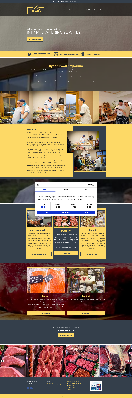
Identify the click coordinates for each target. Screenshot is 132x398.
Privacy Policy (71, 385)
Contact (102, 9)
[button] (35, 39)
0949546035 (56, 1)
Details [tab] (66, 189)
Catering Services (73, 9)
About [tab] (86, 189)
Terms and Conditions (73, 381)
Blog (69, 389)
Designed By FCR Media (66, 396)
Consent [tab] (45, 189)
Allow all (86, 212)
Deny (46, 212)
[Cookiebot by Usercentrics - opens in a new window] (89, 185)
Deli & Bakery (89, 9)
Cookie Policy (71, 387)
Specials (96, 9)
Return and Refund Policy (74, 383)
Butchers (82, 9)
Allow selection (66, 212)
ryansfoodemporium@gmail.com (71, 1)
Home (65, 9)
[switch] (58, 207)
